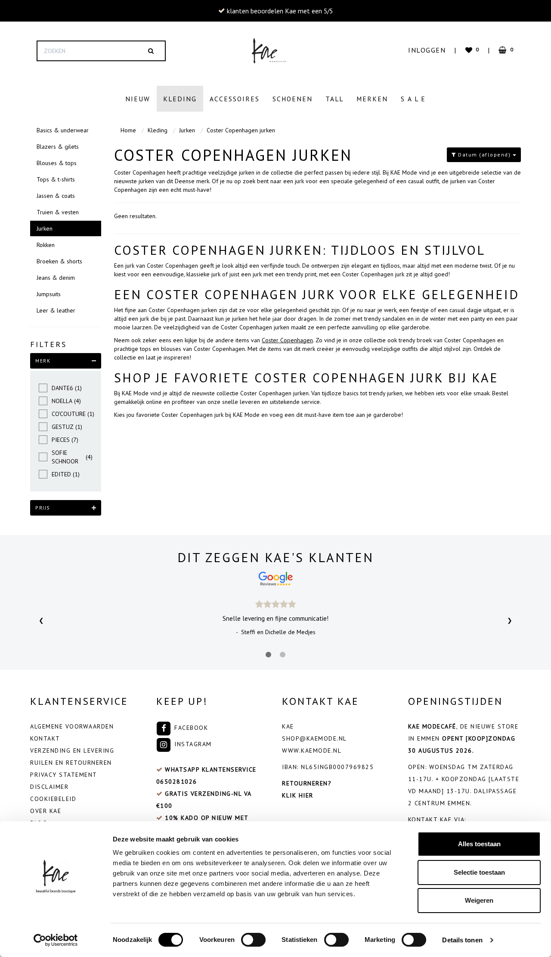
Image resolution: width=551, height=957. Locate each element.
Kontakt (45, 738)
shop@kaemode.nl (314, 738)
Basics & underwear (63, 130)
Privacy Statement (63, 775)
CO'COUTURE (72, 414)
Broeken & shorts (59, 261)
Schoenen (292, 98)
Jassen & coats (56, 196)
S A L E (413, 98)
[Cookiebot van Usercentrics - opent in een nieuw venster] (55, 940)
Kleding (180, 98)
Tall (334, 98)
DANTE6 (67, 388)
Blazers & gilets (58, 146)
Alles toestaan (479, 844)
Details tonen (462, 940)
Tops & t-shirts (56, 179)
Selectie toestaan (479, 872)
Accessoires (235, 98)
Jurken (45, 228)
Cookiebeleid (53, 799)
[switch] (253, 940)
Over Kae (45, 811)
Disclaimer (49, 787)
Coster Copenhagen (287, 340)
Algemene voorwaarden (72, 726)
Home (128, 130)
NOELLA (66, 401)
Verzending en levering (72, 750)
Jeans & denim (56, 277)
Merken (372, 98)
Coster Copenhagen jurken (241, 130)
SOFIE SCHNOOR (72, 457)
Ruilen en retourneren (71, 762)
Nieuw (137, 98)
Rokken (46, 245)
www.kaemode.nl (311, 750)
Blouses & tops (57, 163)
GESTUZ (67, 427)
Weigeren (479, 900)
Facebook (190, 728)
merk (42, 360)
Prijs (42, 507)
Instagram (192, 744)
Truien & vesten (58, 212)
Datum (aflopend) (484, 154)
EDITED (66, 474)
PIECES (65, 440)
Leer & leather (56, 310)
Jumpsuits (49, 294)
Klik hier (297, 795)
